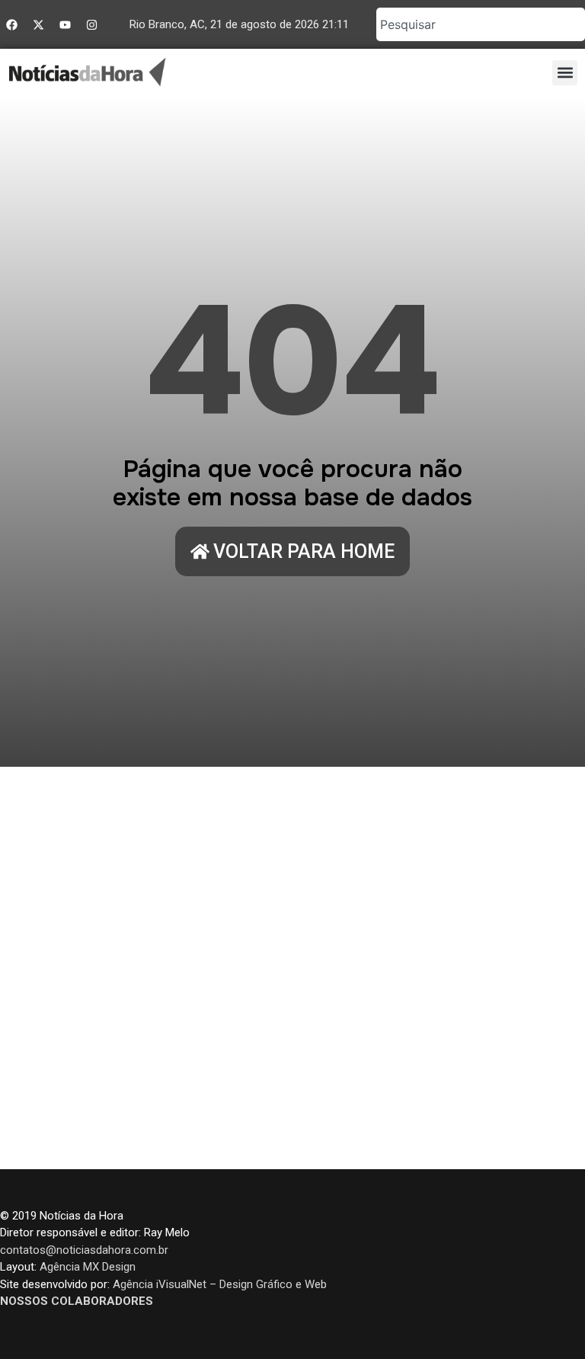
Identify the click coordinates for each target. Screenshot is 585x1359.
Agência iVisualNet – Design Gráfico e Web (220, 1284)
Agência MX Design (88, 1267)
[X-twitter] (38, 24)
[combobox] (480, 24)
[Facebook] (11, 24)
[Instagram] (91, 24)
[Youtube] (64, 24)
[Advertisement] (292, 968)
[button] (564, 72)
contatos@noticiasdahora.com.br (84, 1250)
